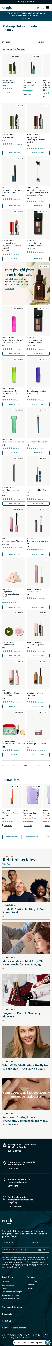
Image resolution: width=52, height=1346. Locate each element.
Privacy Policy (18, 1267)
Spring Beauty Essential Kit (13, 744)
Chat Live (6, 1281)
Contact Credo (8, 1285)
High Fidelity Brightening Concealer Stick (13, 191)
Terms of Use (25, 1336)
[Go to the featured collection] (26, 283)
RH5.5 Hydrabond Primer (13, 442)
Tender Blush (8, 644)
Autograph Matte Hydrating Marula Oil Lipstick (11, 245)
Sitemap (4, 1338)
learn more (13, 1186)
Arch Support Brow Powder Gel (35, 694)
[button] (38, 8)
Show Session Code (10, 1298)
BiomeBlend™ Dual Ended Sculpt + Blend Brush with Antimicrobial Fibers (37, 192)
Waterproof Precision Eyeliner (11, 814)
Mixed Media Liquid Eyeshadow (10, 694)
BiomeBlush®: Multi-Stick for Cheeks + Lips (12, 341)
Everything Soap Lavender (30, 814)
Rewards (30, 1288)
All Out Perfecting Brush (37, 442)
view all (6, 864)
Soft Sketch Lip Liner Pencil (11, 491)
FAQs (4, 1288)
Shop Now (26, 19)
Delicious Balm (8, 83)
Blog (12, 1338)
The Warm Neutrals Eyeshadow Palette (35, 341)
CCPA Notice (13, 1336)
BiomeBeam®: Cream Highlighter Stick (11, 392)
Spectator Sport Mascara (12, 541)
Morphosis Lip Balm (35, 644)
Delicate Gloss (33, 592)
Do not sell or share (23, 1338)
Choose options (14, 153)
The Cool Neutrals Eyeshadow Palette (34, 244)
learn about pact (16, 1206)
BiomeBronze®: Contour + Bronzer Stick (37, 392)
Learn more (13, 1168)
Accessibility (37, 1334)
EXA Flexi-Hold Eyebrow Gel (29, 84)
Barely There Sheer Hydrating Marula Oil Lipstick (36, 139)
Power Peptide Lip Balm (37, 744)
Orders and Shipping (10, 1295)
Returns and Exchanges (12, 1291)
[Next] (38, 765)
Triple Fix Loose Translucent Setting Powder (10, 594)
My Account (32, 1281)
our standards (14, 1151)
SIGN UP (41, 1250)
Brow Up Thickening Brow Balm (38, 542)
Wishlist (30, 1284)
